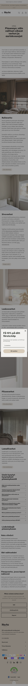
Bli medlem (14, 351)
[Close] (25, 331)
